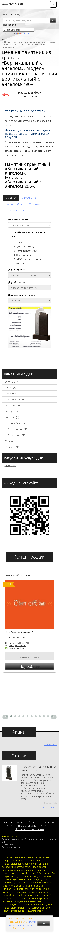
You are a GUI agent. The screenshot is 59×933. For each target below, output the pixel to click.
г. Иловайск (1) (11, 393)
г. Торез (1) (9, 441)
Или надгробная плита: (21, 294)
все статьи (49, 807)
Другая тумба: (16, 269)
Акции (20, 822)
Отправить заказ (15, 210)
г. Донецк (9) (10, 465)
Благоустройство (15, 204)
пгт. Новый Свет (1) (14, 423)
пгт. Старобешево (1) (15, 429)
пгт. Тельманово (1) (14, 435)
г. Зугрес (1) (9, 387)
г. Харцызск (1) (11, 447)
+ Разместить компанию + (33, 827)
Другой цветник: (17, 282)
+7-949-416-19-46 (17, 637)
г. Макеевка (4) (11, 405)
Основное (11, 197)
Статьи (33, 822)
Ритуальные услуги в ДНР (31, 826)
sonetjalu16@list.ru (17, 645)
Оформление (29, 197)
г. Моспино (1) (11, 417)
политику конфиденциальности (23, 923)
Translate (26, 33)
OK (43, 923)
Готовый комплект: (19, 219)
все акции (49, 744)
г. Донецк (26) (11, 381)
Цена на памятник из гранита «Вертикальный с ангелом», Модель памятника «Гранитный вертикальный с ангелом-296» (29, 45)
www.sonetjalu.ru (16, 648)
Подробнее (29, 666)
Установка (34, 204)
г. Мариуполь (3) (12, 411)
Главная (7, 822)
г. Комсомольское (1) (14, 399)
